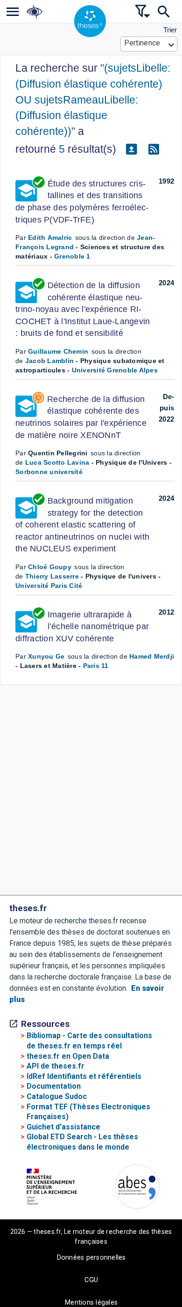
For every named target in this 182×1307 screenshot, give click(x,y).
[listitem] (13, 11)
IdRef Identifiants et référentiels (84, 1076)
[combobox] (149, 44)
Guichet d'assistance (63, 1126)
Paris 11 (96, 665)
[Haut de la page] (168, 1277)
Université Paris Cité (48, 585)
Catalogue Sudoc (57, 1096)
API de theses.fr (55, 1066)
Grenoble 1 (72, 256)
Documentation (54, 1086)
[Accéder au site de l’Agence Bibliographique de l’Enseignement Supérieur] (137, 1188)
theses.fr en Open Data (68, 1056)
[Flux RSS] (153, 149)
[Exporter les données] (131, 149)
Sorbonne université (49, 471)
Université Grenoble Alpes (115, 370)
